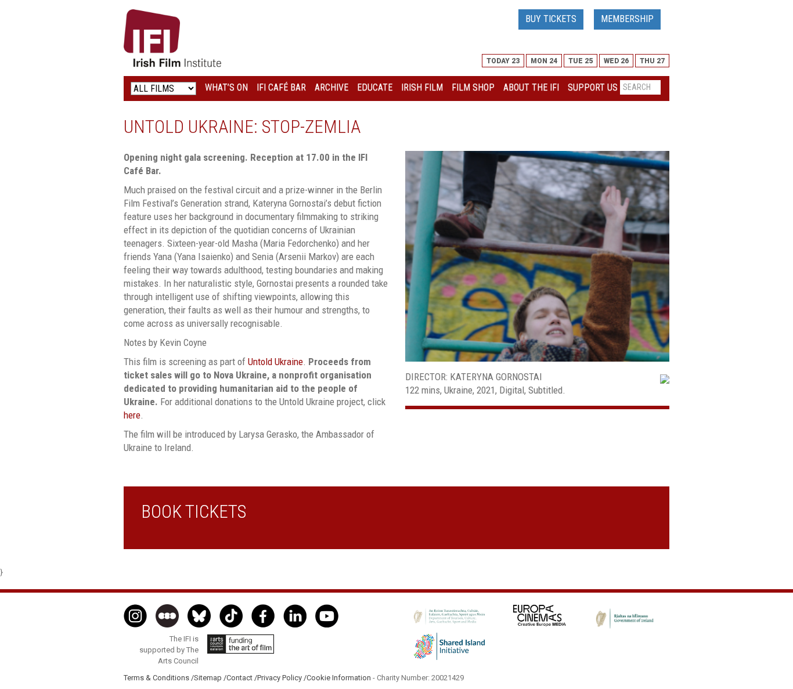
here (132, 415)
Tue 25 (580, 61)
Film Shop (473, 87)
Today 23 (503, 61)
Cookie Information (339, 677)
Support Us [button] (593, 87)
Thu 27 (652, 61)
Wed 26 (616, 61)
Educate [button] (374, 87)
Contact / (241, 677)
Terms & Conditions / (159, 677)
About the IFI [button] (531, 87)
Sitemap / (210, 677)
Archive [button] (331, 87)
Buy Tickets (550, 18)
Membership (627, 18)
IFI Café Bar (281, 87)
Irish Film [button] (422, 87)
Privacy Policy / (282, 677)
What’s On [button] (226, 87)
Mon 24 (544, 61)
